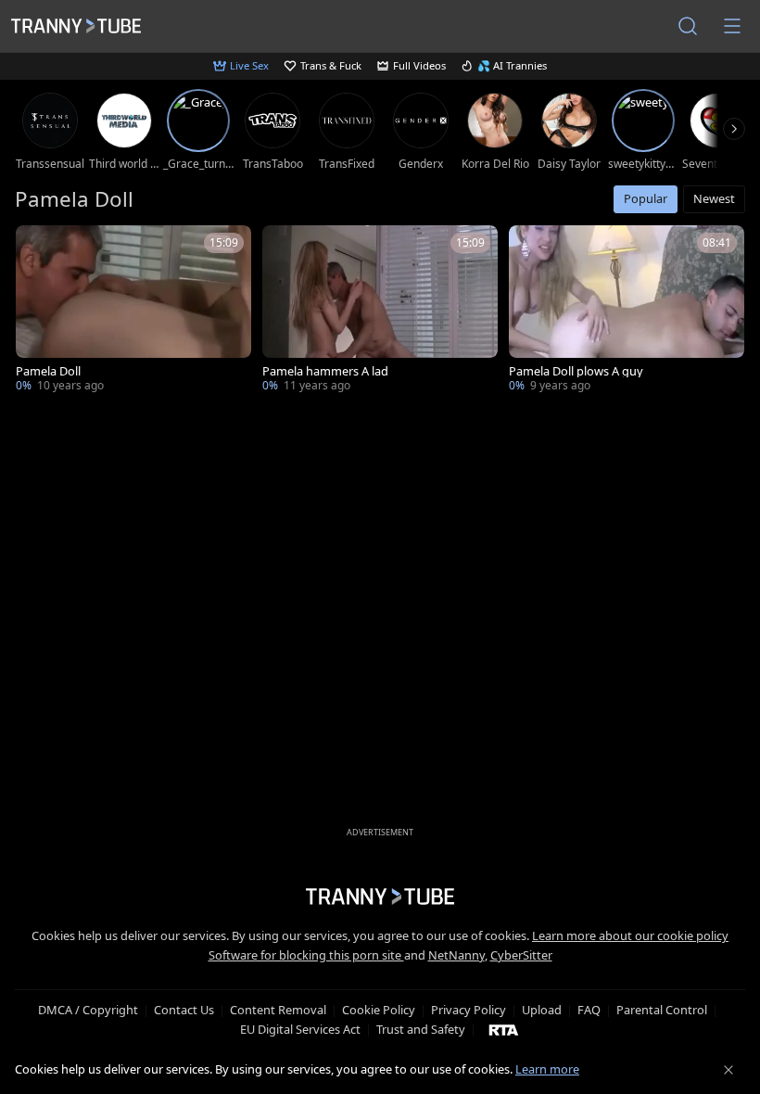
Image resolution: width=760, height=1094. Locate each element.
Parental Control (661, 1009)
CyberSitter (521, 955)
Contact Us (184, 1009)
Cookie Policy (378, 1009)
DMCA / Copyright (88, 1009)
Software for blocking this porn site (306, 955)
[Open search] (687, 26)
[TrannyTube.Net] (76, 26)
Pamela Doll (48, 371)
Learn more (547, 1069)
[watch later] (38, 247)
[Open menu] (732, 26)
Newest (714, 198)
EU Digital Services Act (300, 1029)
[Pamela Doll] (133, 310)
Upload (542, 1009)
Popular (645, 198)
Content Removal (278, 1009)
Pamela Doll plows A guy (576, 371)
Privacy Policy (468, 1009)
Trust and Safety (420, 1029)
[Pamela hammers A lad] (380, 310)
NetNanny (456, 955)
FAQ (589, 1009)
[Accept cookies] (728, 1070)
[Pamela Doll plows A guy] (626, 310)
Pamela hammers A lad (325, 371)
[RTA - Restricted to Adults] (504, 1029)
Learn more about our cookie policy (630, 935)
